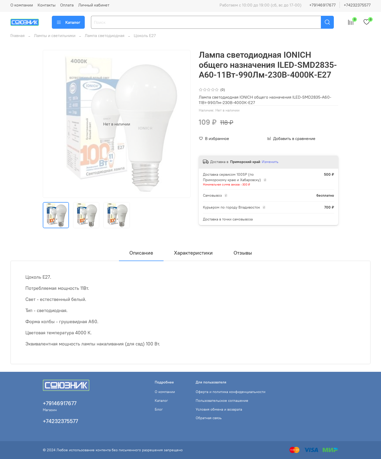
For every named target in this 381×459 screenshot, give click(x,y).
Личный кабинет (93, 5)
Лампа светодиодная (104, 35)
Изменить (270, 161)
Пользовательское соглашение (222, 400)
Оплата (67, 5)
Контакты (46, 5)
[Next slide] (182, 124)
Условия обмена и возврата (219, 409)
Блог (159, 409)
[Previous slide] (51, 124)
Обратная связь (209, 418)
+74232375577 (357, 5)
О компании (21, 5)
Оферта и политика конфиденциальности (230, 391)
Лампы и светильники (54, 35)
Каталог (72, 22)
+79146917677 (322, 5)
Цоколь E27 (145, 35)
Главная (17, 35)
